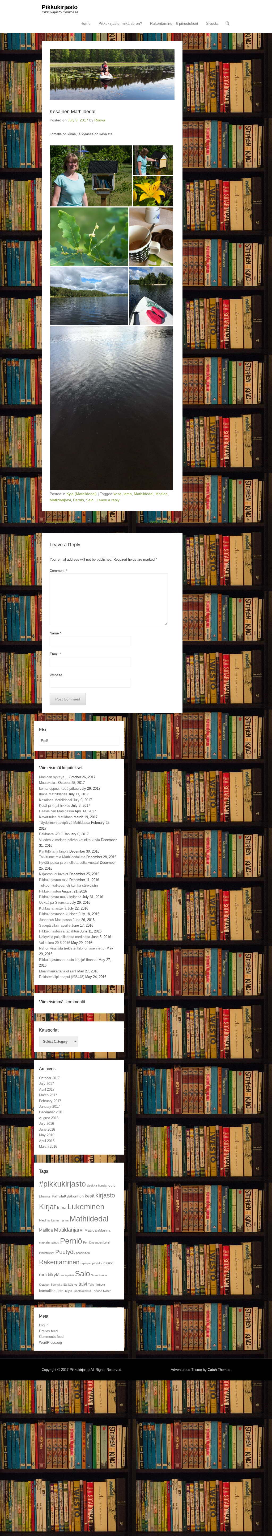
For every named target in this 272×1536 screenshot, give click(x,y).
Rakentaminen (59, 1262)
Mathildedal (143, 494)
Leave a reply (108, 500)
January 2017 (49, 1107)
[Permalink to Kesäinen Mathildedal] (112, 74)
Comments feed (51, 1337)
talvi (83, 1284)
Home (85, 23)
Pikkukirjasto (60, 7)
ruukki (108, 1263)
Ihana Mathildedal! (166, 522)
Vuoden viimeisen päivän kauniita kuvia (69, 840)
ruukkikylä (49, 1274)
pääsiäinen (83, 1252)
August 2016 (48, 1118)
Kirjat (47, 1207)
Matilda (161, 494)
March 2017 (48, 1095)
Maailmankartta (49, 1220)
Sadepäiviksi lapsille (54, 925)
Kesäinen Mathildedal (55, 800)
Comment (58, 571)
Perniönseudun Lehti (96, 1242)
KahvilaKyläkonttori (68, 1196)
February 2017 (50, 1101)
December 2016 (51, 1112)
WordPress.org (50, 1342)
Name (55, 633)
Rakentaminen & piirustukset (174, 23)
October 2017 (49, 1078)
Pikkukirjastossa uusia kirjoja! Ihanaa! (68, 960)
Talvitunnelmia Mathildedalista (62, 857)
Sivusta (212, 23)
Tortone (97, 1291)
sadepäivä (67, 1275)
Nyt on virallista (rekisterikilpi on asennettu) (72, 948)
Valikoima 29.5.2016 (54, 943)
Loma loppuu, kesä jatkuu (59, 789)
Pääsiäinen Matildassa (56, 811)
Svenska (56, 1284)
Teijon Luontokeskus (78, 1291)
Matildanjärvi (60, 500)
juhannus (45, 1196)
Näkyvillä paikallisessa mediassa (64, 937)
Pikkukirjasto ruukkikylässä (60, 897)
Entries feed (48, 1331)
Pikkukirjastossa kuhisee (58, 914)
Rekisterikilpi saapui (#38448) (61, 977)
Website (56, 675)
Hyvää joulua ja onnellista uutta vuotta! (69, 863)
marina (64, 1220)
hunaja (102, 1185)
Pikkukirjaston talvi (53, 880)
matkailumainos (49, 1242)
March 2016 (48, 1146)
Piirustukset (46, 1252)
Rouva (99, 120)
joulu (112, 1185)
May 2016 (46, 1135)
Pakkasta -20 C (51, 834)
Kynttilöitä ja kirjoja (53, 851)
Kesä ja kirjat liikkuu (59, 522)
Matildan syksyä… (53, 777)
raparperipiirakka (91, 1263)
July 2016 (46, 1124)
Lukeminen (85, 1207)
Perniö (78, 500)
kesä (117, 494)
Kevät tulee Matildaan (56, 817)
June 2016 (47, 1129)
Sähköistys (70, 1284)
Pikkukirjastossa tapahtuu (59, 931)
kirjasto (105, 1195)
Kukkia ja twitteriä (52, 908)
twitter (107, 1291)
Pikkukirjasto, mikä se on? (120, 23)
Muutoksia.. (48, 783)
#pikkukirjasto (62, 1184)
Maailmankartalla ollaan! (57, 971)
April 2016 (46, 1141)
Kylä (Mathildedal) (81, 494)
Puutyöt (65, 1252)
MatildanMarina (97, 1230)
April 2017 (46, 1089)
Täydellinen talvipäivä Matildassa (64, 823)
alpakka (92, 1185)
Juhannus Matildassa (55, 920)
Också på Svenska (54, 903)
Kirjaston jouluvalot (53, 874)
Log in (43, 1325)
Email (55, 654)
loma (128, 494)
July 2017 (46, 1084)
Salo (90, 500)
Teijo (91, 1284)
